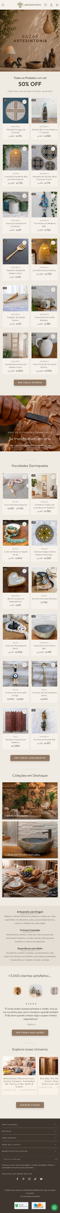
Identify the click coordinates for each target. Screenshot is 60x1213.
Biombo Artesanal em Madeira (16, 741)
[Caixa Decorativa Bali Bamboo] (44, 298)
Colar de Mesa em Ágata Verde (16, 553)
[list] (30, 936)
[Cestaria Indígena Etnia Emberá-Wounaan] (44, 533)
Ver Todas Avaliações (30, 1032)
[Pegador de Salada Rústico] (16, 298)
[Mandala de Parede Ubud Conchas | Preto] (44, 157)
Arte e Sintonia (16, 1190)
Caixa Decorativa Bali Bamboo (45, 318)
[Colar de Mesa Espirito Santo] (16, 627)
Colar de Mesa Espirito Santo (16, 647)
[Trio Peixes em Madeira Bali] (44, 204)
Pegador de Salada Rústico (16, 318)
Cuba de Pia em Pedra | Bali (45, 647)
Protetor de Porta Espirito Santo (44, 694)
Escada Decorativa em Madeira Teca (16, 365)
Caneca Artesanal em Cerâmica (16, 224)
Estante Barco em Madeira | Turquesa (44, 131)
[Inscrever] (56, 1159)
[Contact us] (54, 1207)
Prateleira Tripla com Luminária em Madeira (44, 506)
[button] (45, 5)
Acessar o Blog (30, 1105)
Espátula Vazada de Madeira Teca (16, 271)
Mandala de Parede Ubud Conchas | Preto (45, 178)
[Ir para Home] (29, 5)
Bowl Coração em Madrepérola (16, 600)
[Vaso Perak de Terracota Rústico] (44, 345)
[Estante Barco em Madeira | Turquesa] (44, 110)
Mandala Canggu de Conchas (16, 131)
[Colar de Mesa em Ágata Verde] (16, 533)
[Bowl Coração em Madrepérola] (16, 580)
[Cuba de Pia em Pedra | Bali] (44, 627)
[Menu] (3, 5)
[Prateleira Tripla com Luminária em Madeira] (44, 486)
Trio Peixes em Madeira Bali (45, 224)
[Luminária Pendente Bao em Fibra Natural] (16, 157)
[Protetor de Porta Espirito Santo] (44, 674)
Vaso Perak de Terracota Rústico (45, 365)
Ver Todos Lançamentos (30, 758)
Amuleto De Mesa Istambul (44, 598)
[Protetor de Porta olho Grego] (16, 674)
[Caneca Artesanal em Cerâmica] (16, 204)
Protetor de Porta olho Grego (16, 694)
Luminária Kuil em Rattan (44, 270)
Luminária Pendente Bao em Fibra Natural (16, 178)
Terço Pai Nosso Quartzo (15, 504)
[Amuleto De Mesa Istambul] (44, 580)
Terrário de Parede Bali (44, 739)
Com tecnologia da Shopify (30, 1196)
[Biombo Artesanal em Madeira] (16, 721)
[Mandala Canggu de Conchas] (16, 110)
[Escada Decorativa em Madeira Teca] (16, 345)
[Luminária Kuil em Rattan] (44, 251)
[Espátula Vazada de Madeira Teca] (16, 251)
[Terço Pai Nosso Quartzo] (16, 486)
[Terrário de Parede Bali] (44, 721)
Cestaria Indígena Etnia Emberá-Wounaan (45, 553)
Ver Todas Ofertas (30, 382)
